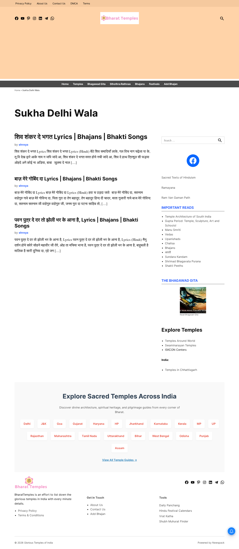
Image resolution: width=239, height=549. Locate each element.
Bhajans (140, 83)
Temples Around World (180, 340)
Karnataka (161, 423)
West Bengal (160, 436)
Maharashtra (62, 436)
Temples (78, 83)
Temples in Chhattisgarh (181, 370)
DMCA (74, 3)
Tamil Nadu (89, 436)
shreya (23, 144)
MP (199, 423)
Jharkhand (136, 423)
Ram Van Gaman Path (175, 197)
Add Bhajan (171, 83)
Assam (119, 448)
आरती (168, 252)
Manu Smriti (173, 230)
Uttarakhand (115, 436)
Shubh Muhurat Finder (173, 521)
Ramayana (168, 187)
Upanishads (172, 239)
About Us (42, 3)
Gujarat (78, 423)
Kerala (182, 423)
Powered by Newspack (211, 542)
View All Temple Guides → (119, 460)
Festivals (154, 83)
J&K (43, 423)
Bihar (138, 436)
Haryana (98, 423)
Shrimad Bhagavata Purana (183, 261)
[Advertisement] (119, 54)
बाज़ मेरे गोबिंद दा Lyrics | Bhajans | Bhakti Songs (66, 179)
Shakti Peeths (174, 265)
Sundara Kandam (176, 256)
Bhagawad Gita (96, 83)
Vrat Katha (166, 516)
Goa (59, 423)
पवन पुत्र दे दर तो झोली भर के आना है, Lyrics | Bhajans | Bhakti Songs (76, 223)
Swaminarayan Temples (180, 345)
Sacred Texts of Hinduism (178, 177)
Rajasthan (37, 436)
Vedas (169, 234)
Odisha (184, 436)
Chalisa (170, 243)
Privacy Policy (23, 3)
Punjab (204, 436)
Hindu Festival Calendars (175, 510)
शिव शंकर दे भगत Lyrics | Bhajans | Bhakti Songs (81, 137)
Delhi (27, 423)
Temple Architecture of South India (188, 216)
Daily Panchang (169, 505)
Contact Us (58, 3)
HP (117, 423)
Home (65, 83)
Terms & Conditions (31, 515)
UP (214, 423)
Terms (86, 3)
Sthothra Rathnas (120, 83)
